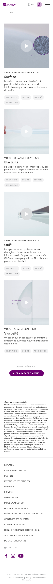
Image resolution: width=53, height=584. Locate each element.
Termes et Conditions (15, 578)
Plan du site (26, 580)
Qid (8, 245)
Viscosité (11, 333)
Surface (10, 77)
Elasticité (11, 162)
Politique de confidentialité (36, 578)
